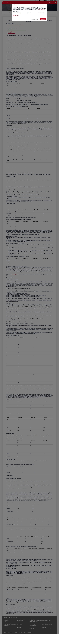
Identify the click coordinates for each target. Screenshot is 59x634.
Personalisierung (41, 12)
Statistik (29, 12)
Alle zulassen (43, 19)
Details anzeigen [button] (15, 15)
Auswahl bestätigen (34, 19)
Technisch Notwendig (17, 12)
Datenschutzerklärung (41, 9)
